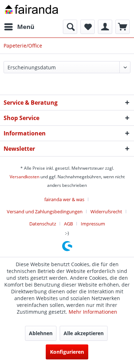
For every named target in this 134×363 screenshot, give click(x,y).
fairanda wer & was (64, 199)
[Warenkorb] (122, 27)
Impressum (93, 223)
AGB (68, 223)
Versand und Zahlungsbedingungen (45, 211)
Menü (25, 27)
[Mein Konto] (105, 27)
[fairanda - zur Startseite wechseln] (32, 10)
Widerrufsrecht (106, 211)
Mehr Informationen (93, 311)
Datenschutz (42, 223)
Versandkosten (24, 177)
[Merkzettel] (87, 27)
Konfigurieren (67, 351)
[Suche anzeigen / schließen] (70, 27)
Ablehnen (41, 333)
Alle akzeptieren (84, 333)
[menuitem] (19, 27)
